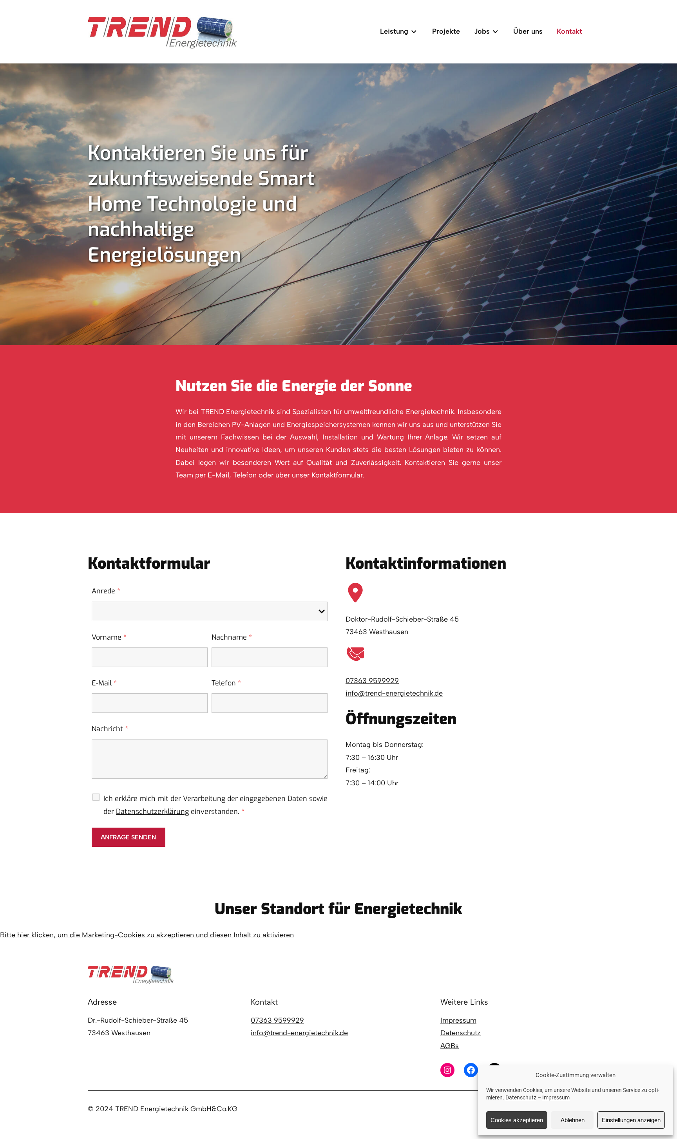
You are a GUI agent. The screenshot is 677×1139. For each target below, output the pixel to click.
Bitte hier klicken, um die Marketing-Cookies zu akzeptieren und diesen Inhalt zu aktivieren (147, 935)
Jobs (482, 31)
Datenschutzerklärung (152, 811)
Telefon (226, 683)
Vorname (109, 637)
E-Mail (104, 683)
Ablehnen (573, 1120)
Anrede (106, 591)
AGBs (449, 1045)
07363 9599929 (372, 680)
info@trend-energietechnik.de (394, 693)
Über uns (528, 31)
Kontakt (569, 31)
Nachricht (110, 729)
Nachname (232, 637)
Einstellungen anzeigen (631, 1120)
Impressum (556, 1097)
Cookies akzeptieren (517, 1120)
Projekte (446, 31)
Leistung (394, 31)
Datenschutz (520, 1097)
